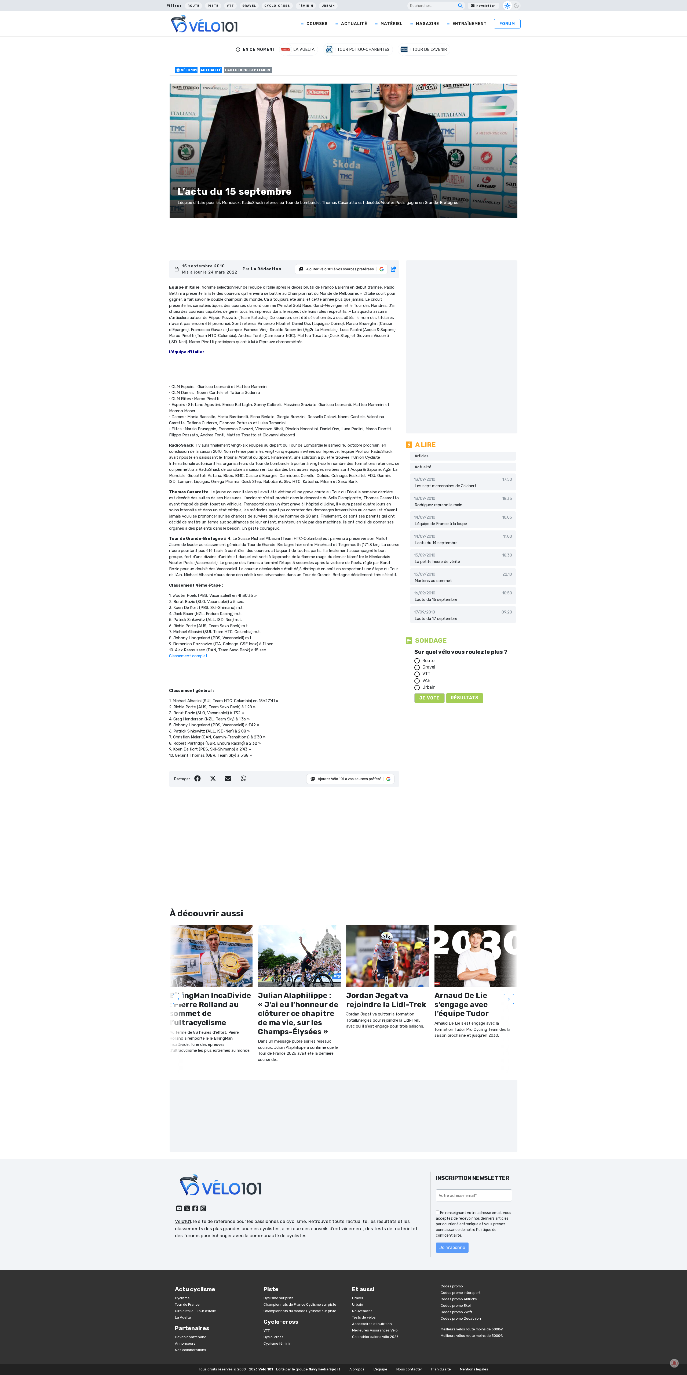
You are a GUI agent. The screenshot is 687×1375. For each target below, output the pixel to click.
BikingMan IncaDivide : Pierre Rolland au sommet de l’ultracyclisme (210, 1009)
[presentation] (178, 999)
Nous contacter (409, 1369)
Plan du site (441, 1369)
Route (193, 6)
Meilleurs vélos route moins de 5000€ (472, 1336)
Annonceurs (185, 1343)
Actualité (354, 23)
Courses (317, 23)
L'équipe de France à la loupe (441, 523)
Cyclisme (182, 1298)
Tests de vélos (364, 1317)
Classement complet (188, 656)
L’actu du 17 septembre (436, 618)
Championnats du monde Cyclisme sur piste (300, 1311)
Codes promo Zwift (456, 1312)
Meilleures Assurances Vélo (375, 1330)
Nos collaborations (190, 1350)
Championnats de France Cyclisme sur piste (300, 1304)
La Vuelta (183, 1317)
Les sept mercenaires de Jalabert (445, 485)
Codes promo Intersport (460, 1293)
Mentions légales (474, 1369)
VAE (426, 680)
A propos (356, 1369)
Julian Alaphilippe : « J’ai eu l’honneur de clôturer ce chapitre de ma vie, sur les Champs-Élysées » (298, 1013)
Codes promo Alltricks (459, 1299)
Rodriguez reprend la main (438, 504)
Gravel (249, 6)
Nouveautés (362, 1311)
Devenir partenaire (190, 1337)
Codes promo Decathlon (461, 1318)
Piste (213, 6)
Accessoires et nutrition (372, 1324)
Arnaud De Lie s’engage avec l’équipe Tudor (461, 1004)
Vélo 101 (188, 70)
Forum (507, 23)
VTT (230, 6)
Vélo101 (183, 1221)
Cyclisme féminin (277, 1343)
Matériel (392, 23)
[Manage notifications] (674, 1363)
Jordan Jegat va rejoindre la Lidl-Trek (386, 1000)
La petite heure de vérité (437, 561)
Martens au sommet (433, 580)
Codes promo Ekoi (456, 1306)
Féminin (305, 6)
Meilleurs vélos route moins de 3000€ (472, 1329)
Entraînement (469, 23)
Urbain (328, 6)
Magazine (427, 23)
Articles (422, 456)
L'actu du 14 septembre (436, 542)
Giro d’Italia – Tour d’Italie (195, 1311)
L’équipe (380, 1369)
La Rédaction (266, 269)
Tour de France (187, 1304)
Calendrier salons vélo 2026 (375, 1337)
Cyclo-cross (277, 6)
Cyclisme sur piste (279, 1298)
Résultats (464, 697)
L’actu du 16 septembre (436, 599)
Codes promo (452, 1286)
